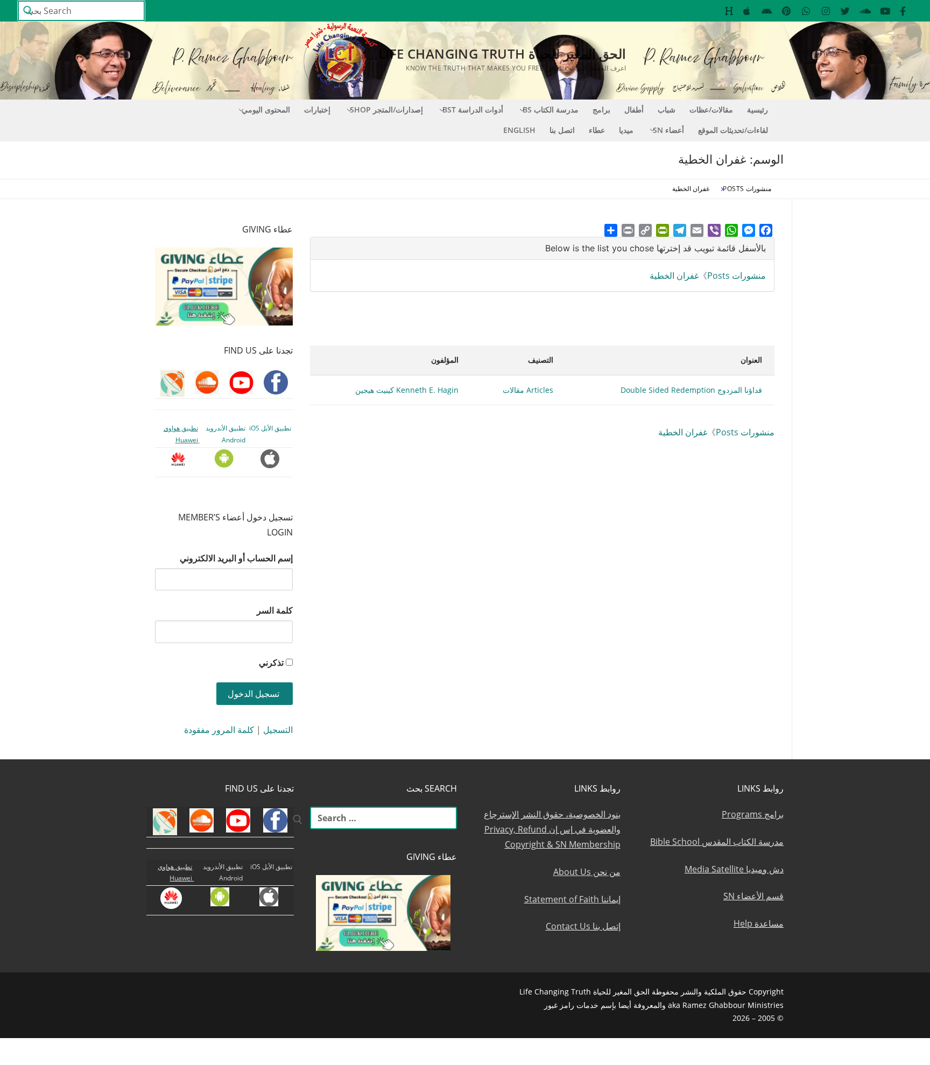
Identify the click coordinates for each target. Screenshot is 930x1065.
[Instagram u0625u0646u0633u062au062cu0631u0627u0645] (826, 11)
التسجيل (278, 730)
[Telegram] (679, 230)
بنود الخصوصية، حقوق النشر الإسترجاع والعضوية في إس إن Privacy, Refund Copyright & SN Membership (552, 829)
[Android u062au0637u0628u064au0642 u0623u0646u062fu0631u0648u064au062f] (766, 11)
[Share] (610, 230)
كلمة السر (275, 610)
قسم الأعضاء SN (753, 896)
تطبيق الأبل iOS (270, 428)
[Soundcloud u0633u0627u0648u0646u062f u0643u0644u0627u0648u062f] (865, 11)
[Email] (697, 230)
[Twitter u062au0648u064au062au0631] (845, 11)
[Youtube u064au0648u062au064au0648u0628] (885, 11)
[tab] (542, 248)
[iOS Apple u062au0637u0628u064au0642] (747, 11)
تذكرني (271, 662)
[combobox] (81, 11)
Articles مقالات (528, 390)
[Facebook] (765, 230)
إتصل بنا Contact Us (583, 926)
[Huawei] (729, 11)
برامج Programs (753, 814)
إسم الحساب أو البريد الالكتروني (236, 558)
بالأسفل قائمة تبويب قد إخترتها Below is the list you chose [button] (655, 248)
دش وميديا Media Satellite (734, 869)
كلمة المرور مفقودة (219, 730)
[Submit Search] (28, 11)
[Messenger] (748, 230)
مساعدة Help (759, 923)
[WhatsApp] (731, 230)
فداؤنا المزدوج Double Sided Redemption (691, 390)
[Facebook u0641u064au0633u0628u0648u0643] (902, 11)
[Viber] (714, 230)
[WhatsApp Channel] (806, 11)
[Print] (628, 230)
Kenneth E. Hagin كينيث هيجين (407, 390)
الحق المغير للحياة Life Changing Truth (502, 53)
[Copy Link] (645, 230)
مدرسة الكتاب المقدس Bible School (717, 842)
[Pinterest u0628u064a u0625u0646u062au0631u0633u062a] (786, 11)
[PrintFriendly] (662, 230)
